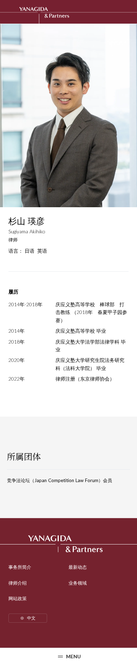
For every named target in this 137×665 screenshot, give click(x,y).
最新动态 (77, 567)
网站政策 (17, 598)
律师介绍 (17, 583)
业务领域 (77, 583)
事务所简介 (19, 567)
